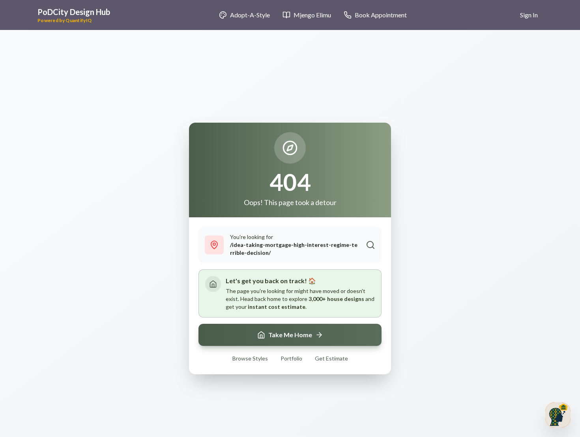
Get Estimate (331, 358)
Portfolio (291, 358)
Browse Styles (250, 358)
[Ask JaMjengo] (558, 415)
